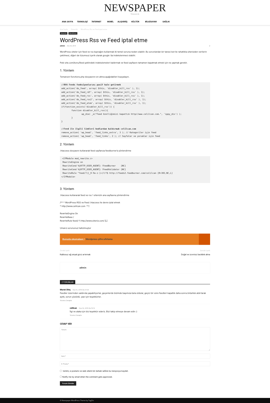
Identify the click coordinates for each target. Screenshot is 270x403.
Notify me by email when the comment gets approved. (87, 377)
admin (62, 46)
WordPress (72, 33)
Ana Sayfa (64, 29)
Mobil (110, 21)
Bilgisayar (151, 21)
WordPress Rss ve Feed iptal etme (104, 40)
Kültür (135, 21)
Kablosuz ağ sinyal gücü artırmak (75, 254)
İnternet (96, 21)
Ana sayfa (67, 21)
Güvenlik (74, 29)
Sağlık (166, 21)
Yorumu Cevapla (66, 300)
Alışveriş (122, 21)
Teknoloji (82, 21)
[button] (206, 22)
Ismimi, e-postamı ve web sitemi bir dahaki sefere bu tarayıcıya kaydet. (95, 371)
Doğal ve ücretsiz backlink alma (195, 254)
